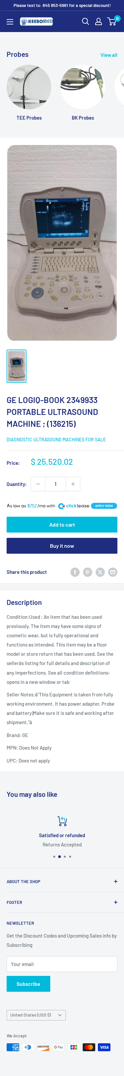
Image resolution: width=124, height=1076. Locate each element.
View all (109, 55)
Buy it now (62, 545)
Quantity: (17, 484)
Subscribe (28, 984)
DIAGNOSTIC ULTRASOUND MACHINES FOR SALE (56, 439)
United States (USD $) (30, 1015)
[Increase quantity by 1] (73, 484)
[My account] (98, 21)
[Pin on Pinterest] (87, 572)
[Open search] (85, 21)
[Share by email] (112, 572)
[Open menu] (10, 21)
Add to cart (62, 524)
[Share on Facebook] (75, 572)
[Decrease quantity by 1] (38, 484)
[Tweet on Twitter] (100, 572)
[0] (112, 21)
